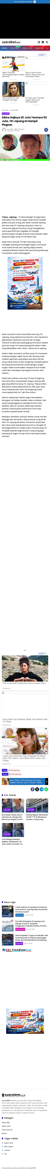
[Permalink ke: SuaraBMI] (4, 130)
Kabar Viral (8, 1143)
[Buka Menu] (42, 42)
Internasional (20, 929)
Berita (4, 1133)
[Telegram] (42, 789)
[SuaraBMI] (18, 42)
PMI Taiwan (8, 1146)
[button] (38, 42)
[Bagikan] (46, 130)
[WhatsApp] (46, 789)
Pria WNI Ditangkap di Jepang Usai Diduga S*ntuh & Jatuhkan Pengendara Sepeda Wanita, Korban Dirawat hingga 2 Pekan (30, 924)
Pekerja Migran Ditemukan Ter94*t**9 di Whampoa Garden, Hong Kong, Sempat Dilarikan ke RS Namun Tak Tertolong (37, 817)
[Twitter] (37, 789)
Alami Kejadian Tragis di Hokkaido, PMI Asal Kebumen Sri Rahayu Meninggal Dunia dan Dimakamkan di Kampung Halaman (31, 939)
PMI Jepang (15, 770)
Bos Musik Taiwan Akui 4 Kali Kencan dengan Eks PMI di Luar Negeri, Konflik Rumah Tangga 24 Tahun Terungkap (12, 817)
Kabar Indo (19, 915)
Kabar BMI (5, 114)
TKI (5, 1154)
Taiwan (7, 1150)
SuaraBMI (10, 129)
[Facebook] (33, 789)
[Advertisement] (25, 188)
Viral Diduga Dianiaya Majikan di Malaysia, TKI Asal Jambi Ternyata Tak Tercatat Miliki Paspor (12, 841)
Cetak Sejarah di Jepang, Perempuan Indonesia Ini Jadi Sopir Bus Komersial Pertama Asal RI (31, 909)
